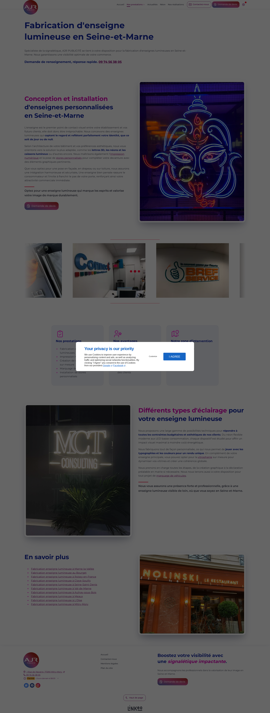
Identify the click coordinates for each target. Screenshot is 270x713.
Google (106, 365)
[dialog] (135, 356)
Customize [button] (153, 356)
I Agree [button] (174, 356)
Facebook (118, 365)
